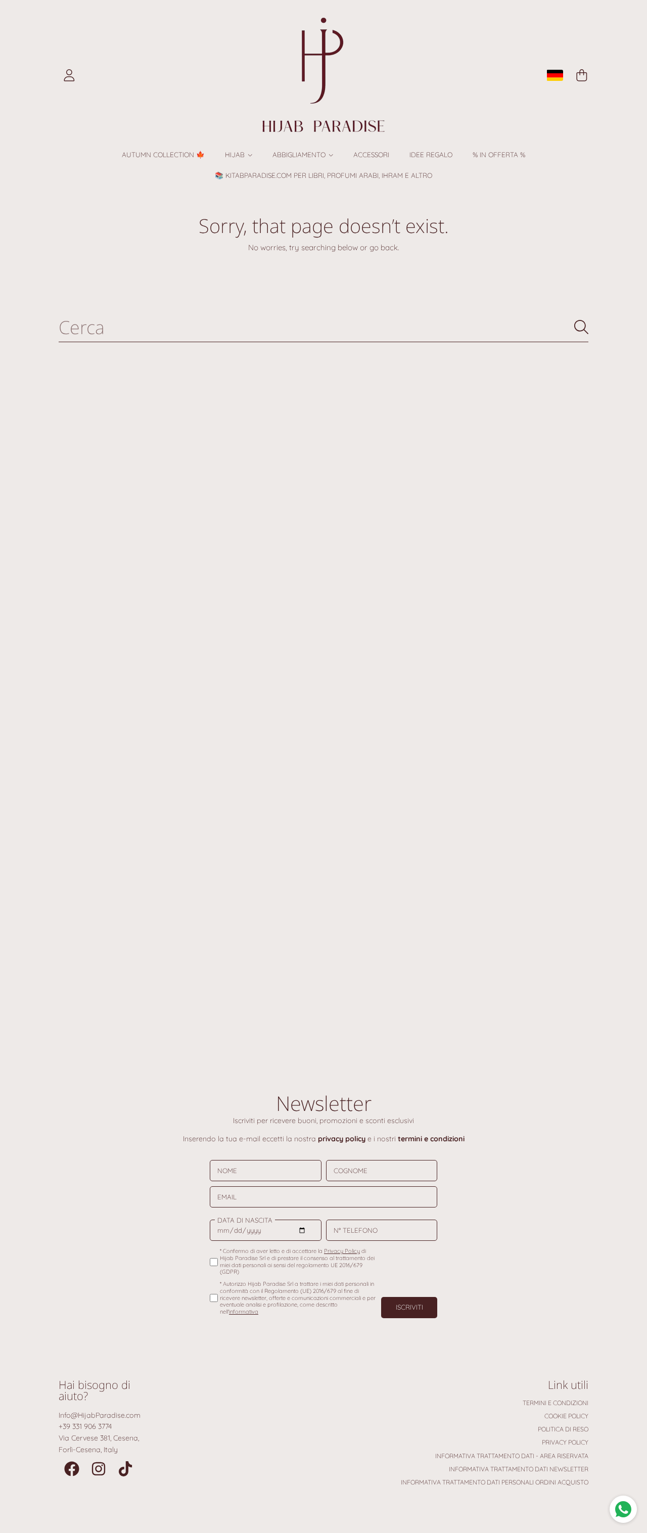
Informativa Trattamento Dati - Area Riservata (511, 1456)
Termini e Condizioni (555, 1403)
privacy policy (341, 1138)
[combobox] (324, 326)
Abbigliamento (300, 154)
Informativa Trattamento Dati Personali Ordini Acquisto (494, 1482)
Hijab (236, 154)
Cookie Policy (566, 1416)
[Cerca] (581, 327)
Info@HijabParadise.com (100, 1415)
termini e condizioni (431, 1138)
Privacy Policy (565, 1442)
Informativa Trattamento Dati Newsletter (518, 1469)
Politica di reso (563, 1429)
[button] (581, 75)
